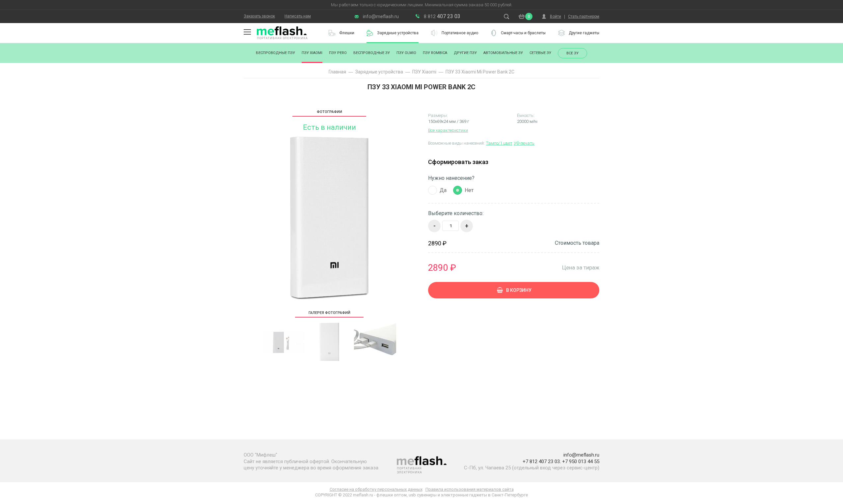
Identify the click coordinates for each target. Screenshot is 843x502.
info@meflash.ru (381, 16)
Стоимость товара (577, 243)
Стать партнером (583, 16)
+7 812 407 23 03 (541, 461)
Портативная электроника (282, 38)
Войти (555, 16)
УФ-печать (524, 143)
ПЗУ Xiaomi (312, 53)
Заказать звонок (259, 16)
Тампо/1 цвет (499, 143)
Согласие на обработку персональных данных (376, 489)
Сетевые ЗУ (540, 53)
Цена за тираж (580, 267)
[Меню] (247, 32)
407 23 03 (442, 16)
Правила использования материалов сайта (469, 489)
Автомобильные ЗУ (503, 53)
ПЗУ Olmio (406, 53)
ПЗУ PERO (338, 53)
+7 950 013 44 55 (580, 461)
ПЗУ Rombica (435, 53)
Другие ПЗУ (465, 53)
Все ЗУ (572, 53)
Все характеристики (448, 130)
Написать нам (298, 16)
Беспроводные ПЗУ (275, 53)
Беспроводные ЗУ (371, 53)
